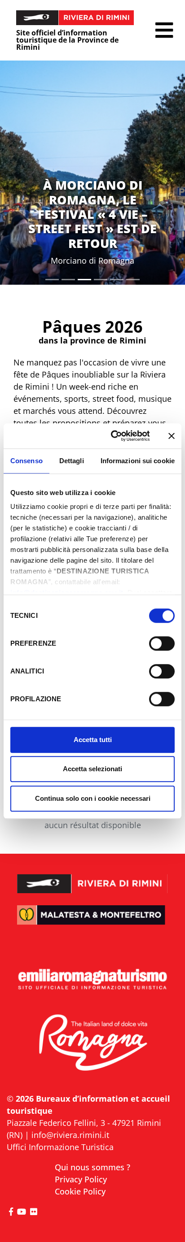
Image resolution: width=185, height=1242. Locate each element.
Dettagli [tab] (71, 461)
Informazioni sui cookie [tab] (138, 461)
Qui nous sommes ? (92, 1167)
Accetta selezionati (92, 769)
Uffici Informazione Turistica (60, 1147)
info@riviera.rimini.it (70, 1134)
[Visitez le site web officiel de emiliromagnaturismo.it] (92, 980)
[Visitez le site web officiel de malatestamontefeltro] (92, 921)
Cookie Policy (80, 1191)
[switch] (162, 643)
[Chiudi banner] (171, 436)
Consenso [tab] (26, 461)
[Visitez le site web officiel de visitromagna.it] (92, 1043)
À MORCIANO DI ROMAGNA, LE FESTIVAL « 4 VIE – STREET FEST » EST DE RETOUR (92, 214)
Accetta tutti (93, 739)
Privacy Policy (81, 1179)
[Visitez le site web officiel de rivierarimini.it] (92, 877)
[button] (164, 30)
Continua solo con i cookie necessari (92, 798)
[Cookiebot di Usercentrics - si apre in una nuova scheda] (113, 436)
